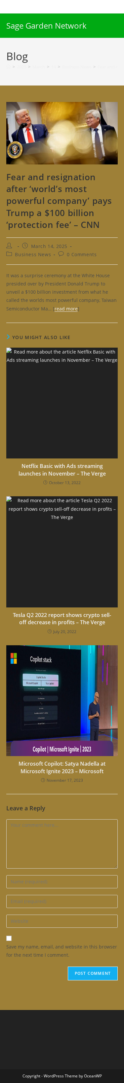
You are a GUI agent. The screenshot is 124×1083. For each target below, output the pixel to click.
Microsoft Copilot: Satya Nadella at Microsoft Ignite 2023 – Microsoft (62, 767)
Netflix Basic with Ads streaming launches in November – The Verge (62, 469)
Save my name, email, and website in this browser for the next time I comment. (61, 951)
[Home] (8, 67)
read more (66, 309)
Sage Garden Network (46, 25)
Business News (33, 254)
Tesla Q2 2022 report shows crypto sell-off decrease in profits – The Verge (62, 618)
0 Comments (82, 254)
